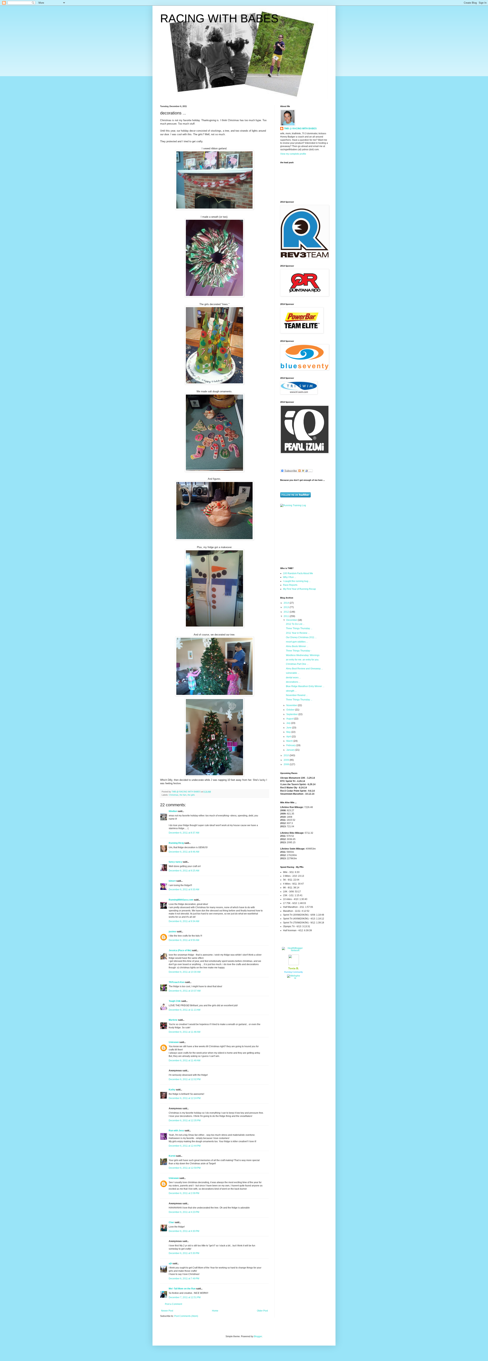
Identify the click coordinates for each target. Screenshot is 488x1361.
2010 (287, 755)
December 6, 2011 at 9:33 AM (184, 889)
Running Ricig (176, 843)
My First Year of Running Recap (299, 589)
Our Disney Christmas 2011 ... (301, 637)
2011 (287, 616)
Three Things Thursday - (298, 650)
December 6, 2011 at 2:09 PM (184, 1193)
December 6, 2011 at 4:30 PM (184, 1231)
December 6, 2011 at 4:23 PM (184, 1212)
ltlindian (173, 811)
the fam (183, 795)
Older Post (262, 1310)
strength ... (291, 691)
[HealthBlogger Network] (293, 950)
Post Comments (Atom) (186, 1316)
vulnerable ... (292, 673)
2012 (287, 612)
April (289, 736)
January (290, 750)
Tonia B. (293, 968)
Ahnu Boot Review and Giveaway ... (304, 668)
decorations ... (293, 682)
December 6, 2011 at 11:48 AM (184, 1032)
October (290, 709)
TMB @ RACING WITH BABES (300, 128)
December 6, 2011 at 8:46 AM (184, 851)
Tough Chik (175, 1001)
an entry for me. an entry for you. (302, 659)
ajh (170, 1263)
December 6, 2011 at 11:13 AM (184, 1010)
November (292, 705)
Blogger (258, 1336)
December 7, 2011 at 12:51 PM (185, 1297)
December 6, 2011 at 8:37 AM (184, 832)
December (292, 620)
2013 (287, 607)
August (290, 718)
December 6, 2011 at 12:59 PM (185, 1168)
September (292, 714)
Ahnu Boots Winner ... (297, 646)
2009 (287, 760)
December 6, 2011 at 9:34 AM (184, 921)
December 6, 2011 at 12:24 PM (185, 1098)
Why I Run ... (289, 577)
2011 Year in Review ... (298, 633)
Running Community (293, 972)
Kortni (172, 1156)
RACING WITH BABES (219, 18)
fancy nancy (175, 862)
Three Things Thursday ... (299, 628)
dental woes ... (293, 677)
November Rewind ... (297, 695)
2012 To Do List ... (295, 624)
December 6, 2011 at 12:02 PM (185, 1079)
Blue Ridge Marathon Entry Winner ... (305, 686)
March (289, 741)
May (288, 732)
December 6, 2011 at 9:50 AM (184, 940)
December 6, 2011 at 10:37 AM (185, 990)
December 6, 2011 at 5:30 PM (184, 1253)
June (289, 727)
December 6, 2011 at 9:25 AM (184, 870)
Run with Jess (176, 1130)
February (291, 745)
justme (172, 931)
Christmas (173, 795)
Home (215, 1310)
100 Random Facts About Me (298, 573)
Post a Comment (173, 1304)
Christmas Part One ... (297, 664)
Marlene (173, 1020)
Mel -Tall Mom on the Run (182, 1288)
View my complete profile (293, 154)
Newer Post (167, 1310)
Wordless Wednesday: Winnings (302, 655)
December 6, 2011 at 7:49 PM (184, 1278)
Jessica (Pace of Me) (180, 950)
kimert (172, 881)
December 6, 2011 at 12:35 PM (185, 1120)
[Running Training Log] (293, 505)
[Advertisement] (304, 536)
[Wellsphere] (293, 978)
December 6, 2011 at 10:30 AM (185, 972)
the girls (191, 795)
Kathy (172, 1089)
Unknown (174, 1042)
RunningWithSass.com (181, 899)
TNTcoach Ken (177, 982)
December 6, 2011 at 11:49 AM (184, 1060)
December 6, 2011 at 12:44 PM (185, 1145)
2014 (287, 603)
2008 (287, 764)
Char (171, 1222)
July (288, 723)
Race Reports (290, 585)
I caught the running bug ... (297, 581)
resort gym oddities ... (297, 641)
